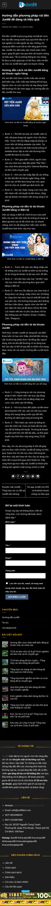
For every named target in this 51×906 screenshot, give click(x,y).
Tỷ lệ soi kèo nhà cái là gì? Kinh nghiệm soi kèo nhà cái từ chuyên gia (29, 652)
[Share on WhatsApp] (13, 476)
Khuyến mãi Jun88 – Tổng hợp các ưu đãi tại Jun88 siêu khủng (13, 490)
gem (31, 27)
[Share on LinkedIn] (37, 476)
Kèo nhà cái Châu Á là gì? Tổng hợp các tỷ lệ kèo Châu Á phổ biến (28, 724)
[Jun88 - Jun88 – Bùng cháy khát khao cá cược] (28, 4)
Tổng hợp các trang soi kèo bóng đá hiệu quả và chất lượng (27, 670)
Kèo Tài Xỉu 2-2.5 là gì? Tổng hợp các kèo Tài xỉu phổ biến (28, 715)
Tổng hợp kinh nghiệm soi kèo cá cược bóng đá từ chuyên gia (29, 679)
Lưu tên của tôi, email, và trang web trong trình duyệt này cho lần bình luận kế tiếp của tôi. (25, 587)
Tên (7, 545)
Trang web (10, 570)
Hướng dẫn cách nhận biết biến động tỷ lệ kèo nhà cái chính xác (29, 643)
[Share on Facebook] (18, 476)
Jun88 (5, 756)
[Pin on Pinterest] (33, 476)
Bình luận (10, 522)
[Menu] (4, 5)
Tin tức (5, 623)
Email (8, 558)
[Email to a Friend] (28, 476)
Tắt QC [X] (25, 891)
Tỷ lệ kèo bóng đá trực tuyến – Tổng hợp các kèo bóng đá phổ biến (27, 661)
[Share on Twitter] (23, 476)
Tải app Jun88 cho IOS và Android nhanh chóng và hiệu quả (38, 490)
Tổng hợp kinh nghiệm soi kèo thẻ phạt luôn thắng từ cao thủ (29, 706)
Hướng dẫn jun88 (10, 617)
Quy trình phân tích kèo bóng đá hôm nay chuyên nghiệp (28, 688)
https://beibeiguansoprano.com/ (29, 805)
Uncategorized (9, 628)
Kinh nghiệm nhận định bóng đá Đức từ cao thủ (29, 697)
